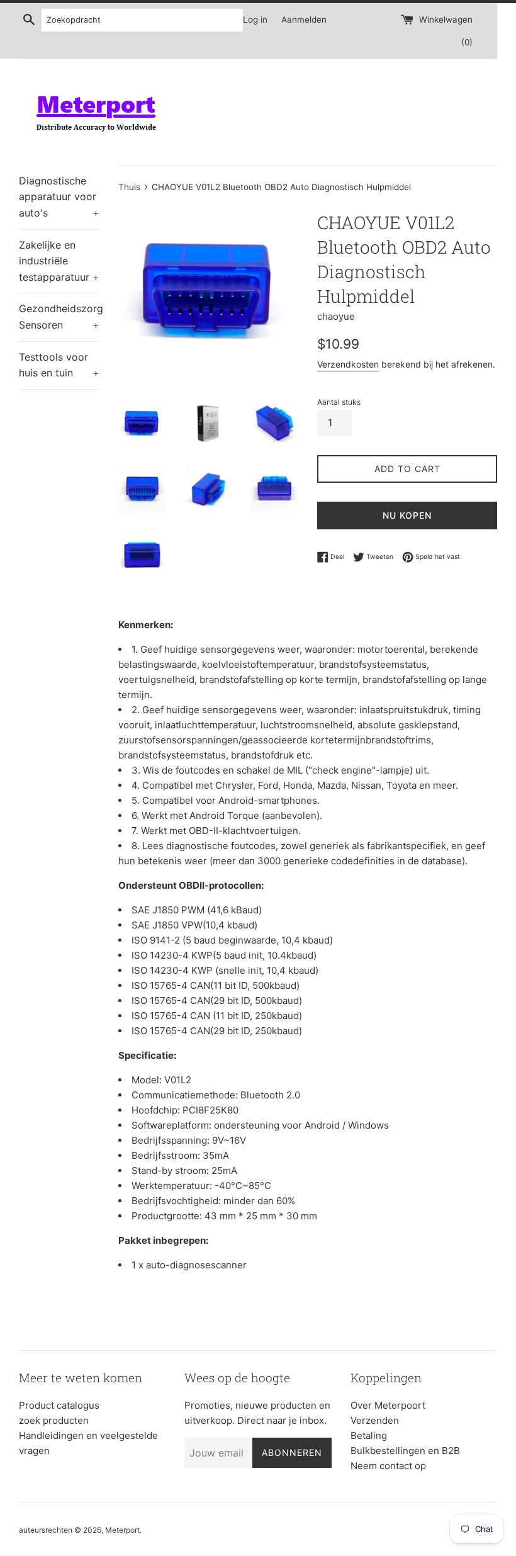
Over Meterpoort (388, 1405)
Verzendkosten (348, 364)
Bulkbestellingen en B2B (405, 1451)
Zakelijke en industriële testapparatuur (59, 261)
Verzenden (375, 1420)
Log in (255, 19)
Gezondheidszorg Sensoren (59, 316)
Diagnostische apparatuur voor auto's (59, 196)
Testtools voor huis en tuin (59, 365)
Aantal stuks (339, 402)
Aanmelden (304, 19)
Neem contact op (388, 1466)
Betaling (369, 1435)
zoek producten (54, 1420)
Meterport (122, 1530)
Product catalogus (59, 1405)
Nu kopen (407, 515)
